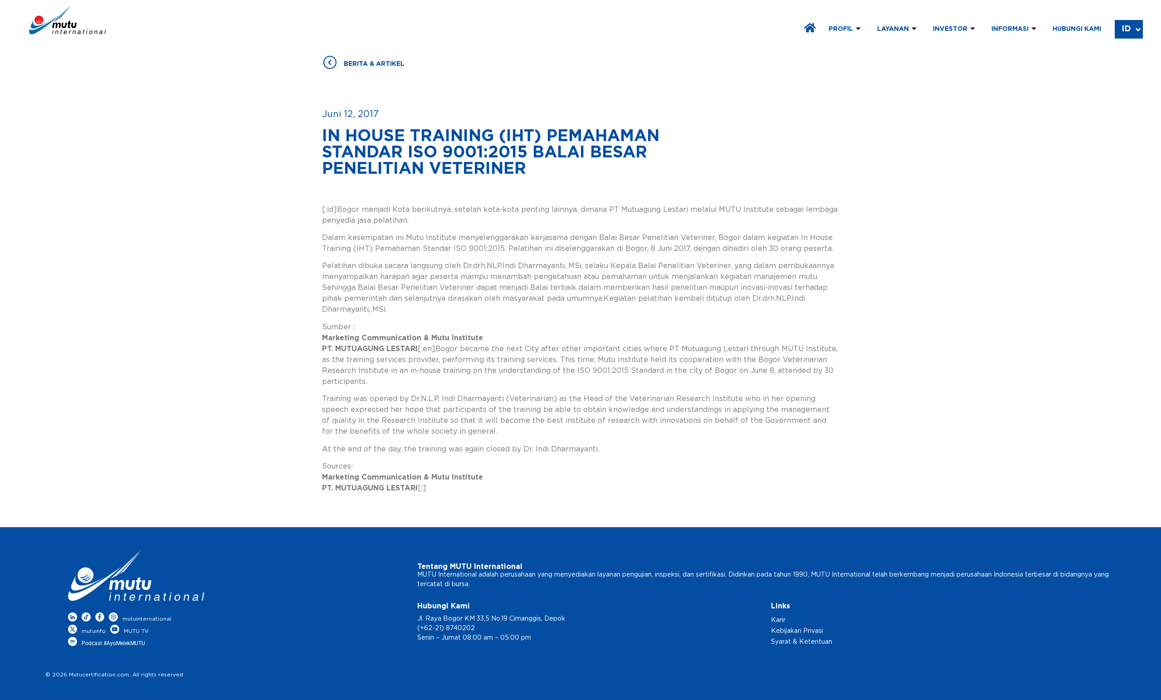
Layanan (893, 29)
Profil (841, 29)
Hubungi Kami (1077, 29)
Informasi (1010, 29)
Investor (950, 29)
